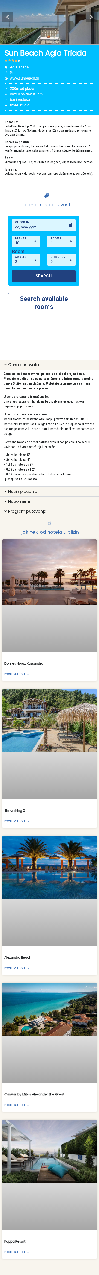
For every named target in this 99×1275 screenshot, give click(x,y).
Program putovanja (27, 511)
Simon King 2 (14, 810)
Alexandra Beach (17, 957)
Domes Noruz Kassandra (23, 663)
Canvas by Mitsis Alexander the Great (34, 1094)
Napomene (19, 501)
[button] (7, 17)
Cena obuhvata (23, 365)
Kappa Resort (15, 1241)
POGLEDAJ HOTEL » (16, 674)
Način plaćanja (22, 491)
